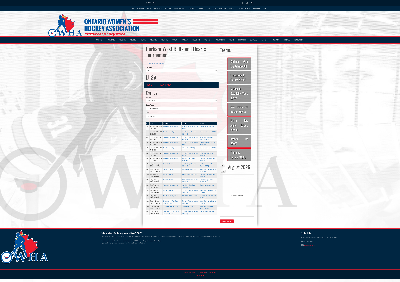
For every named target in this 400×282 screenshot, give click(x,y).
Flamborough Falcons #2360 (238, 77)
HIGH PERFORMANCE (179, 8)
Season (148, 97)
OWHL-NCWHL (164, 40)
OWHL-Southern (220, 40)
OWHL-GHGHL (122, 40)
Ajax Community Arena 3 (171, 132)
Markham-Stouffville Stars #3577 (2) (206, 138)
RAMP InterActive (190, 272)
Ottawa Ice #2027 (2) (207, 126)
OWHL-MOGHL (153, 40)
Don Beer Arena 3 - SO (170, 206)
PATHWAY (167, 8)
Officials (222, 8)
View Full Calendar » (226, 221)
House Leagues (298, 40)
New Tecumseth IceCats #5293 (239, 109)
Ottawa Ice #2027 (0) (207, 185)
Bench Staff (211, 8)
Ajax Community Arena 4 (171, 126)
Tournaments (276, 40)
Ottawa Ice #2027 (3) (189, 148)
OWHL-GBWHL (111, 40)
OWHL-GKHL (133, 40)
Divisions (149, 67)
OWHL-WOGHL (264, 40)
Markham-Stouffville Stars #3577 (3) (206, 165)
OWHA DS (174, 40)
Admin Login (200, 275)
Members (256, 8)
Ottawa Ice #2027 (239, 141)
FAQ (264, 8)
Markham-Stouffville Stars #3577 (239, 93)
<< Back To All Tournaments (155, 63)
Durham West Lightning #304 (239, 63)
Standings (165, 85)
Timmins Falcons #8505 (238, 154)
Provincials (287, 40)
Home (132, 8)
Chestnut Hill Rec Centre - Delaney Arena (171, 202)
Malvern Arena (168, 164)
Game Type (150, 105)
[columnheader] (148, 123)
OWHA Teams (184, 40)
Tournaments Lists (243, 8)
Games (151, 85)
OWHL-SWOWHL (242, 40)
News (148, 8)
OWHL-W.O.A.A (253, 40)
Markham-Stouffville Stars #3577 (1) (206, 207)
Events (231, 8)
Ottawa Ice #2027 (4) (189, 169)
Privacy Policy (211, 272)
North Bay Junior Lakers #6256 (239, 125)
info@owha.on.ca (310, 245)
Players (201, 8)
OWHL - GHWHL (207, 40)
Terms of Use (201, 272)
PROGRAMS (157, 8)
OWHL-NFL (231, 40)
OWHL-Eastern (196, 40)
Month (148, 113)
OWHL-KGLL (143, 40)
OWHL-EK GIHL (99, 40)
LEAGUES (191, 8)
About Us (140, 8)
